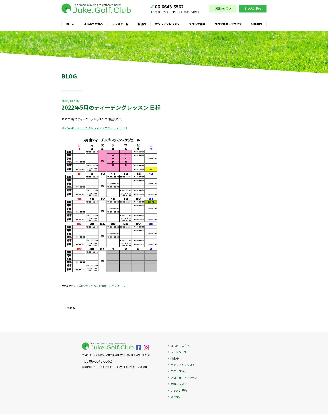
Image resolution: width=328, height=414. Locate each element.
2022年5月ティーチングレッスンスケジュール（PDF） (95, 128)
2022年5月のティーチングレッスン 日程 (111, 107)
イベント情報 (98, 286)
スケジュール (117, 286)
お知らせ (82, 286)
